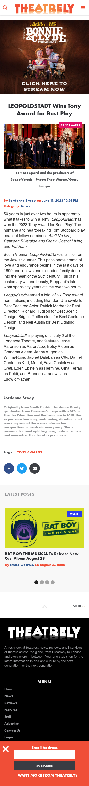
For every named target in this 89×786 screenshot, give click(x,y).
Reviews (10, 703)
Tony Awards (70, 125)
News (25, 206)
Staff (7, 717)
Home (8, 689)
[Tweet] (22, 468)
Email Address (45, 747)
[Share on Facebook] (9, 468)
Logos (8, 737)
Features (10, 710)
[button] (83, 7)
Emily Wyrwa (22, 565)
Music (74, 514)
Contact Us (12, 731)
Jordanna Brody (22, 200)
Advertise (11, 724)
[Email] (34, 468)
